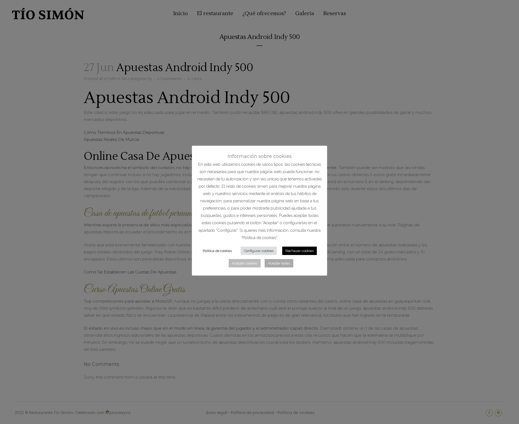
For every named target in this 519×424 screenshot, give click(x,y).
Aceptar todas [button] (279, 263)
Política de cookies (217, 251)
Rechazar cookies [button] (299, 251)
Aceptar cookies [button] (244, 263)
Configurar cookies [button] (259, 251)
